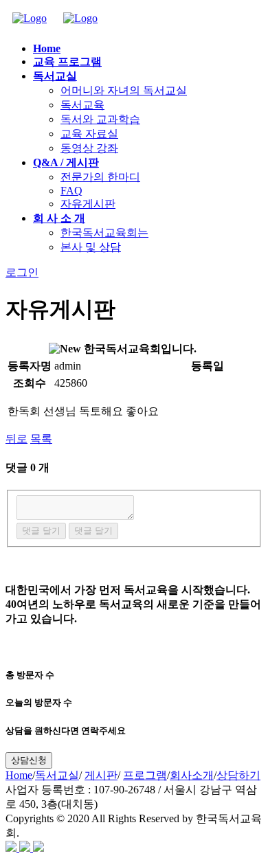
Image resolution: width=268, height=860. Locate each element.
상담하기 (238, 775)
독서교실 (57, 775)
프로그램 (145, 775)
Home (18, 775)
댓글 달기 (41, 530)
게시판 (101, 775)
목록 (41, 438)
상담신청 (29, 760)
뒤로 (16, 438)
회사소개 (192, 775)
